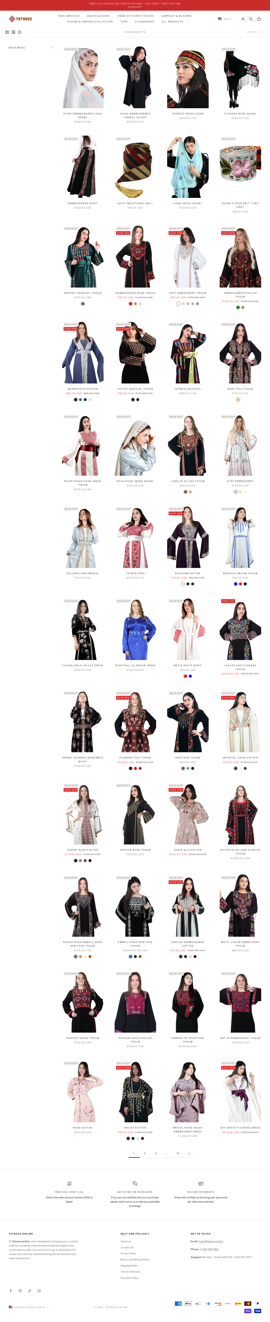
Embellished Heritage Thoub (135, 944)
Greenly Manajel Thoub (83, 293)
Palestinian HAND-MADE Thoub (83, 483)
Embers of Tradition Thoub (188, 1040)
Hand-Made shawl (187, 203)
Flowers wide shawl (240, 113)
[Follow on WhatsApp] (39, 1291)
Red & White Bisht (188, 665)
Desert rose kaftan (83, 850)
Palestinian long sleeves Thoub (240, 852)
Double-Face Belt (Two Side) (240, 205)
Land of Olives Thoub (188, 481)
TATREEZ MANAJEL (187, 389)
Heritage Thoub (187, 757)
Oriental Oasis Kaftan (240, 757)
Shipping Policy (129, 1265)
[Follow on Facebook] (10, 1291)
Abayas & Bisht (98, 16)
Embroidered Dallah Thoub (240, 295)
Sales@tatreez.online (211, 1241)
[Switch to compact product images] (19, 32)
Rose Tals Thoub (240, 389)
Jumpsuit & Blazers (176, 16)
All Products (172, 21)
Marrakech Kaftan (83, 389)
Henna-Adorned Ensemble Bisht (83, 759)
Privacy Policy (128, 1253)
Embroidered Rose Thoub (135, 293)
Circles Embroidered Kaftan (188, 944)
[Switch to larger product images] (7, 32)
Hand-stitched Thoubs (136, 16)
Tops (124, 21)
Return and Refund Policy (135, 1259)
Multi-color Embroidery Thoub (240, 944)
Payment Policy (129, 1278)
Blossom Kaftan (188, 573)
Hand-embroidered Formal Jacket (135, 115)
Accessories (144, 21)
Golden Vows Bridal (83, 573)
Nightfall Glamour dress (135, 665)
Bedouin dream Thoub (240, 573)
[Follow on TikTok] (30, 1291)
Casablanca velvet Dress (82, 665)
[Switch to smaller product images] (13, 32)
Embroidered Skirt (83, 203)
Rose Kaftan (83, 1127)
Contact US (127, 1247)
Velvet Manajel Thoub (135, 389)
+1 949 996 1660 (209, 1249)
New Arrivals (69, 16)
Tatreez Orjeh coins (188, 113)
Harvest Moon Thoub (83, 1038)
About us (125, 1241)
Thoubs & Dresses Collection (90, 21)
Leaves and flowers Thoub (240, 667)
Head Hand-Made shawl (135, 481)
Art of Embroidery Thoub (240, 1038)
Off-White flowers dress (240, 1127)
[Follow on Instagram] (20, 1291)
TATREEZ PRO (135, 573)
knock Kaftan (135, 1127)
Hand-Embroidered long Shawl (82, 115)
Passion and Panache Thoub (135, 1040)
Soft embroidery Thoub (187, 293)
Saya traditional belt (135, 203)
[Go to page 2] (189, 1153)
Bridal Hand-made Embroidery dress (188, 1129)
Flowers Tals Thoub (135, 757)
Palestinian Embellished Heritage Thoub (83, 944)
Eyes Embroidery (240, 481)
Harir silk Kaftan (188, 850)
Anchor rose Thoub (135, 850)
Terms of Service (130, 1271)
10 (178, 1153)
